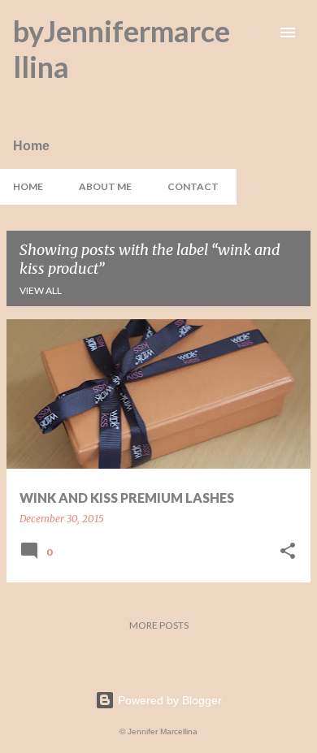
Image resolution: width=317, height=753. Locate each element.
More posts (159, 625)
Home (28, 186)
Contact (193, 186)
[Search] (255, 32)
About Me (105, 186)
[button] (287, 552)
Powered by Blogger (168, 700)
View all (41, 290)
